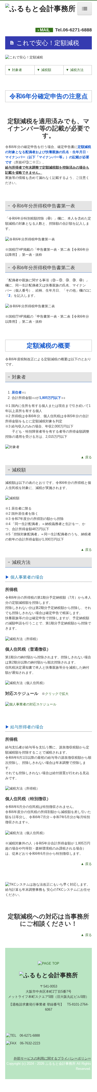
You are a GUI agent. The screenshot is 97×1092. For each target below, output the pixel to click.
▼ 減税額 (44, 70)
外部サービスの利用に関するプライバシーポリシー (52, 1058)
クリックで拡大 (57, 694)
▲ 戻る (86, 457)
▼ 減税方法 (75, 70)
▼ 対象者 (15, 70)
